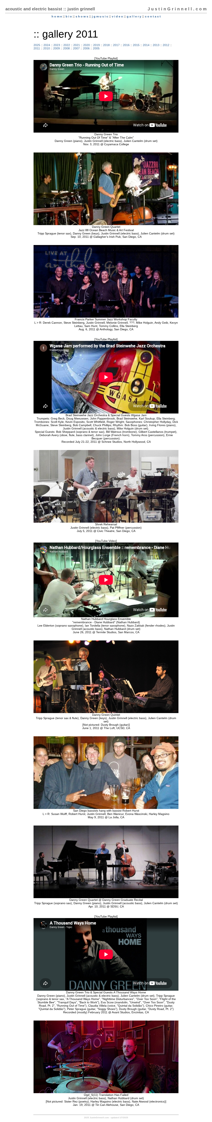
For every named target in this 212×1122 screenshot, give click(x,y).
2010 (46, 48)
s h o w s (82, 16)
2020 (86, 45)
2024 (46, 45)
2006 (86, 48)
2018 (106, 45)
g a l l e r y (134, 16)
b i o (69, 16)
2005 (96, 48)
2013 (156, 45)
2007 (76, 48)
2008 (66, 48)
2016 (126, 45)
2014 (146, 45)
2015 (136, 45)
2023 (56, 45)
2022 (66, 45)
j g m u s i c (100, 16)
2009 (56, 48)
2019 (96, 45)
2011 (37, 48)
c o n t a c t (153, 16)
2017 (116, 45)
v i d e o (117, 16)
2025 (37, 45)
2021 (76, 45)
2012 (166, 45)
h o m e (57, 16)
